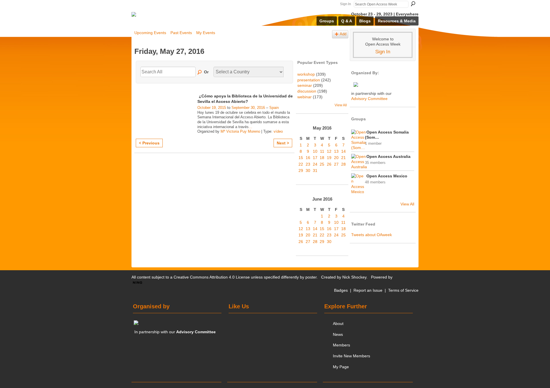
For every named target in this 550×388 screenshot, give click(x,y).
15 (300, 157)
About (338, 323)
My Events (205, 32)
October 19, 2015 (211, 107)
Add (343, 34)
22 (300, 164)
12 (329, 151)
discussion (306, 91)
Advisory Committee (369, 98)
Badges (341, 290)
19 (329, 157)
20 (336, 157)
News (338, 334)
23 (308, 164)
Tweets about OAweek (371, 234)
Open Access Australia (388, 156)
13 (336, 151)
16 (308, 157)
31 (315, 170)
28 (343, 164)
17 (315, 157)
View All (341, 105)
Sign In (345, 4)
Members (341, 345)
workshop (306, 74)
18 (322, 157)
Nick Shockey (354, 277)
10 (315, 151)
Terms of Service (403, 290)
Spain (274, 107)
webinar (304, 97)
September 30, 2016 (248, 107)
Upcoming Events (150, 32)
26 (329, 164)
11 (322, 151)
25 (322, 164)
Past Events (181, 32)
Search (413, 3)
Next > (283, 143)
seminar (304, 85)
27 (336, 164)
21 (343, 157)
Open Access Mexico (386, 176)
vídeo (278, 131)
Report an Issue (367, 290)
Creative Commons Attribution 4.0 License (212, 277)
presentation (308, 80)
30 (308, 170)
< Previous (149, 143)
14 (343, 151)
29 (300, 170)
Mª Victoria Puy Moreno (240, 131)
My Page (341, 367)
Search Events (200, 72)
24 (315, 164)
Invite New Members (351, 356)
